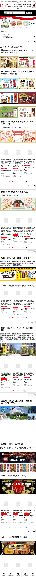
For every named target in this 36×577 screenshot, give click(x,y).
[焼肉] (27, 97)
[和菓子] (9, 112)
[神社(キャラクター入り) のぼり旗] (27, 62)
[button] (2, 5)
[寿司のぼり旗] (27, 83)
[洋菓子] (27, 112)
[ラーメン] (9, 97)
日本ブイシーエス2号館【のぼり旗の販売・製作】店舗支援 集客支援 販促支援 (18, 6)
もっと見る (31, 41)
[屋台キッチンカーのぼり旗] (9, 62)
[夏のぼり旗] (9, 83)
